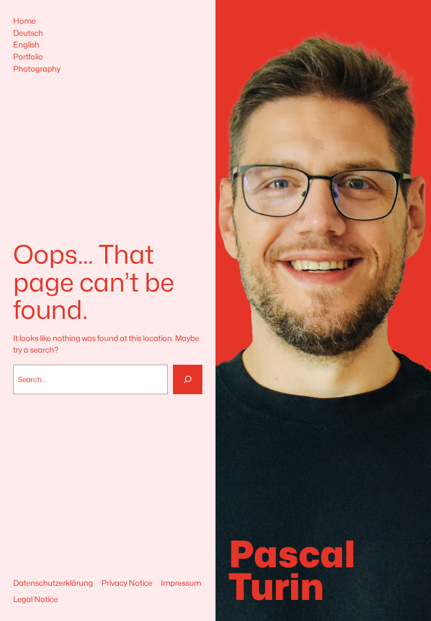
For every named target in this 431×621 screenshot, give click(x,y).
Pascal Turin (292, 570)
